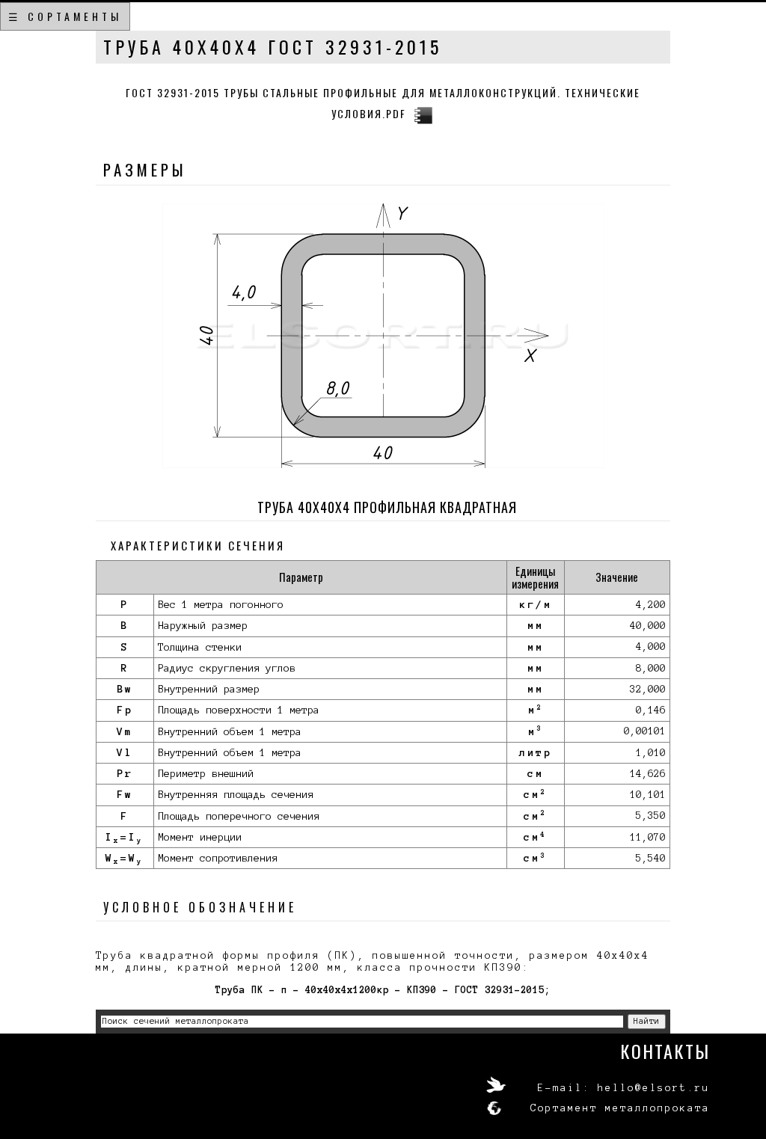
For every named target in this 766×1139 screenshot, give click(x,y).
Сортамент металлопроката (620, 1108)
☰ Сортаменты (65, 16)
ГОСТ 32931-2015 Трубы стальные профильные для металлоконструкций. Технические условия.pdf (383, 103)
